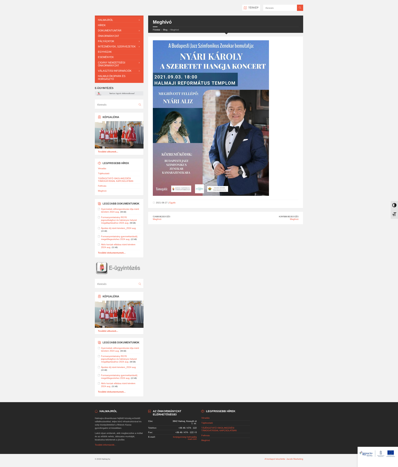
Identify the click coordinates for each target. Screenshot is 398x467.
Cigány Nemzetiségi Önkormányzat (111, 64)
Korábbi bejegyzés (288, 217)
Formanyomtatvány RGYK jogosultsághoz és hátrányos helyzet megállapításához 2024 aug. (119, 220)
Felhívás (102, 186)
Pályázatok (106, 41)
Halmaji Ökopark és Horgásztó (111, 77)
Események (106, 57)
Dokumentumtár (109, 30)
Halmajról (105, 20)
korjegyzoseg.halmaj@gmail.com (185, 438)
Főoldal (156, 29)
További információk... (105, 445)
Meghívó (157, 219)
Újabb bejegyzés (161, 217)
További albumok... (108, 151)
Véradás (102, 168)
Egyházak (105, 52)
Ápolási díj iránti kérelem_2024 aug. (118, 228)
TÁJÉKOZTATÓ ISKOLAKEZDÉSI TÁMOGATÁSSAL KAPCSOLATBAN (115, 179)
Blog (165, 29)
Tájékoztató (103, 173)
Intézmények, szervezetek (117, 46)
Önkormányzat (108, 36)
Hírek (102, 25)
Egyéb (172, 202)
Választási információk (115, 71)
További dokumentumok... (112, 252)
